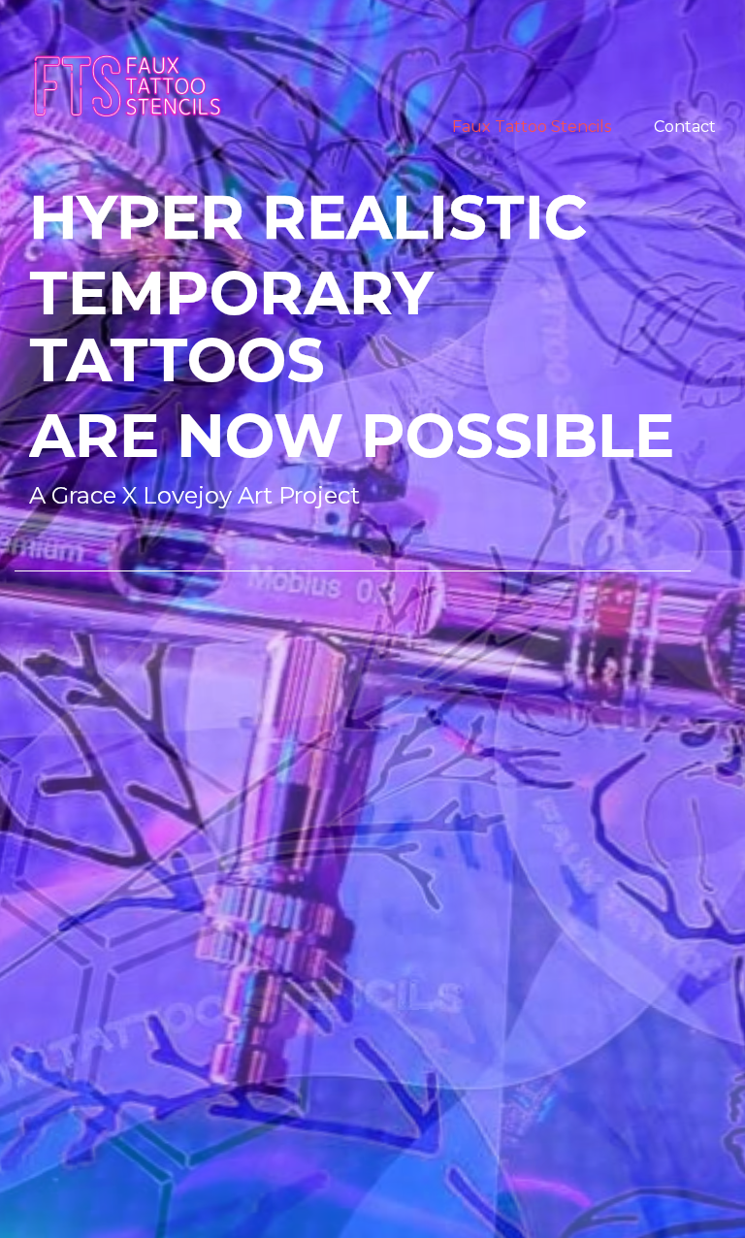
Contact (685, 126)
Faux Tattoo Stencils (531, 126)
